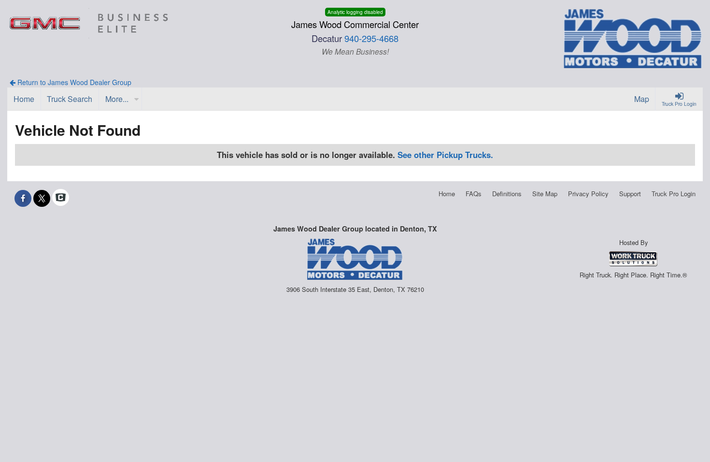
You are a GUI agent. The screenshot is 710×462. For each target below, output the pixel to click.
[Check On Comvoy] (60, 198)
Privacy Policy (588, 193)
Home (447, 193)
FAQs (474, 193)
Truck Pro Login (674, 193)
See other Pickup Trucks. (445, 154)
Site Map (544, 193)
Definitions (507, 193)
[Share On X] (41, 198)
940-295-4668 (371, 38)
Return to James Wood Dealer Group (73, 82)
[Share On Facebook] (22, 198)
